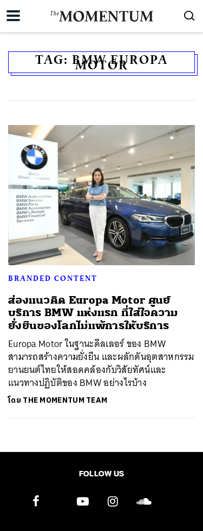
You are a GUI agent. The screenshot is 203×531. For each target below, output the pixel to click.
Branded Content (52, 278)
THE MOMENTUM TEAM (65, 400)
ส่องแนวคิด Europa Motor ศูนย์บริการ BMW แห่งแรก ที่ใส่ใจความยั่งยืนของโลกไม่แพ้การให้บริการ (93, 312)
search (189, 16)
